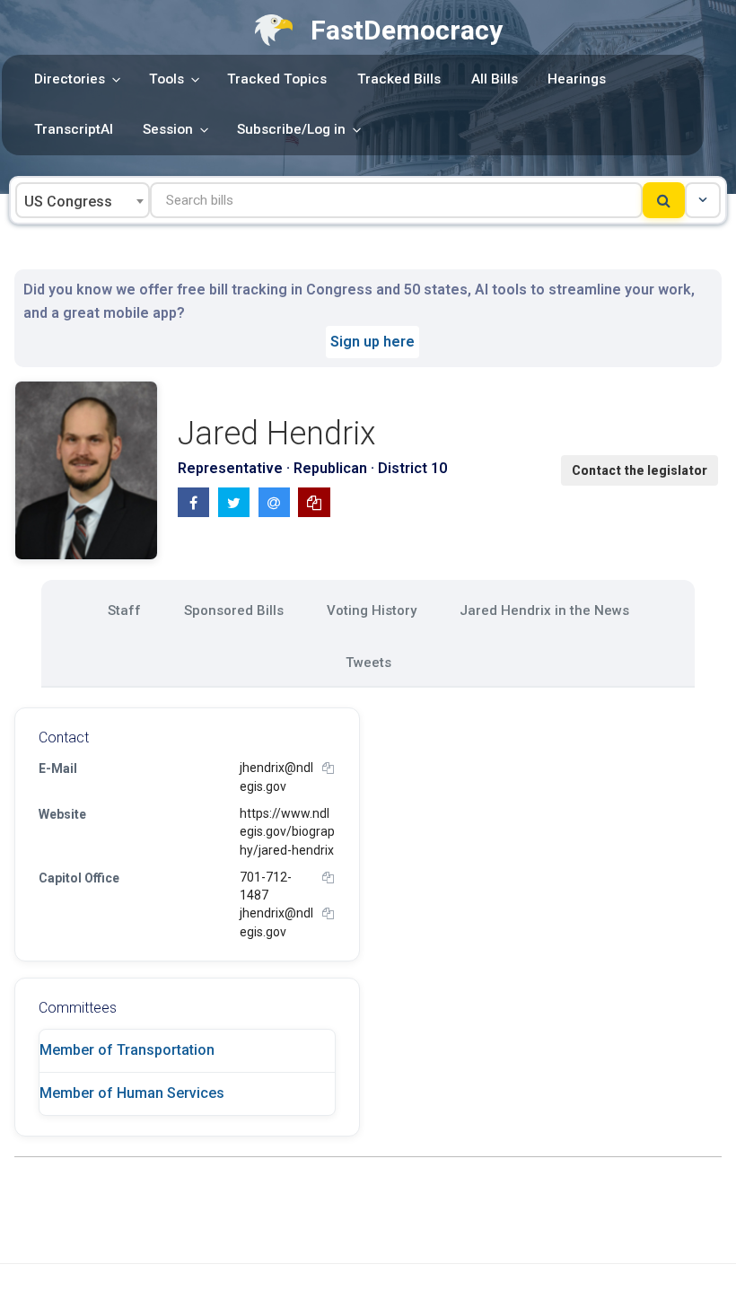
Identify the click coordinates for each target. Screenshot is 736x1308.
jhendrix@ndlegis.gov (276, 776)
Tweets (368, 662)
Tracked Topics (277, 79)
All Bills (494, 79)
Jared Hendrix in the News (544, 610)
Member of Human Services (131, 1093)
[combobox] (82, 200)
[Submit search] (664, 200)
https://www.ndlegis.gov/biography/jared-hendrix (287, 831)
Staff (124, 610)
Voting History (371, 610)
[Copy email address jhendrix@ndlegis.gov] (328, 768)
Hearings (577, 79)
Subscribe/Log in (291, 129)
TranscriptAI (73, 129)
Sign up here (372, 341)
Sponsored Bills (234, 610)
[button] (703, 200)
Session (168, 129)
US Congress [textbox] (68, 201)
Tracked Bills (399, 79)
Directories (69, 79)
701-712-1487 (266, 886)
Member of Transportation (127, 1049)
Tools (166, 79)
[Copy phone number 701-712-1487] (328, 877)
